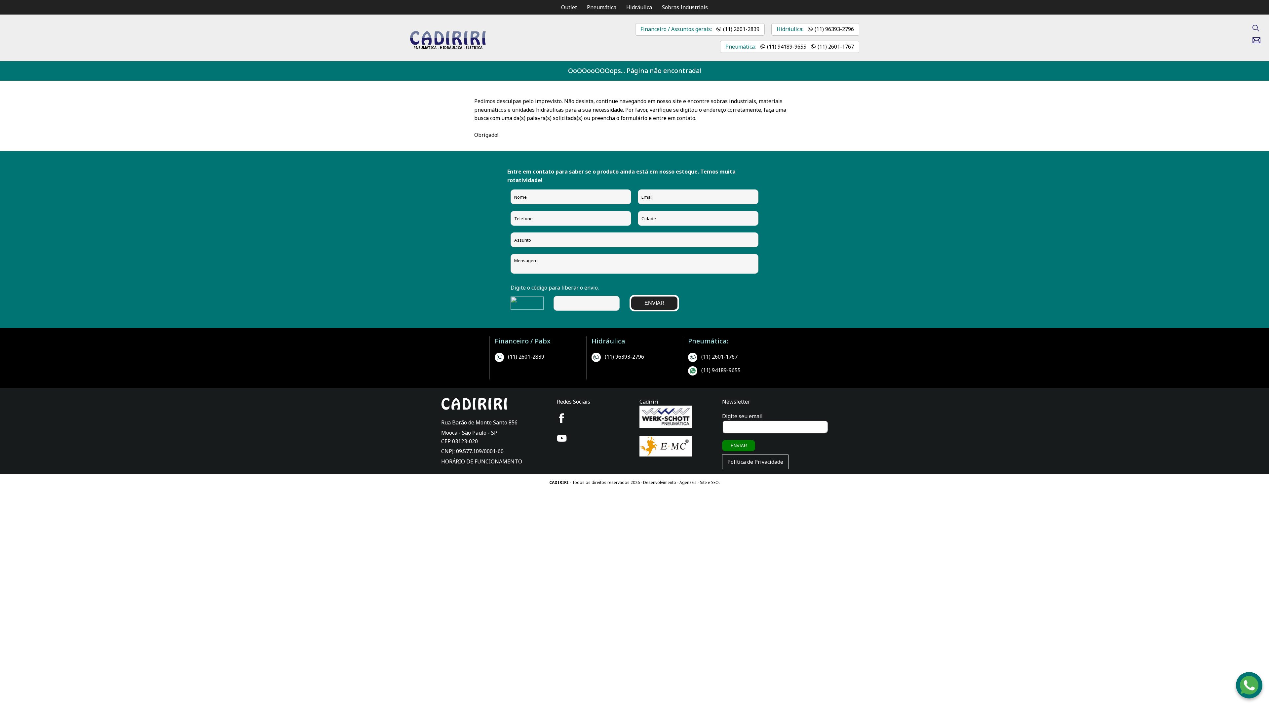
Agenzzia (688, 482)
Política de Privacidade (755, 461)
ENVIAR (654, 303)
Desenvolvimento (660, 482)
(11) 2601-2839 (741, 29)
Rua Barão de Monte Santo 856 (479, 422)
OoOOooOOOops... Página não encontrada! (634, 70)
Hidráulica (639, 7)
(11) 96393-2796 (834, 29)
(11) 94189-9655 (786, 46)
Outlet (569, 7)
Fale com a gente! (1249, 688)
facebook (562, 418)
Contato (1259, 40)
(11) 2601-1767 (836, 46)
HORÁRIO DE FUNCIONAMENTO (481, 461)
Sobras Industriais (685, 7)
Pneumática (601, 7)
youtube (562, 438)
